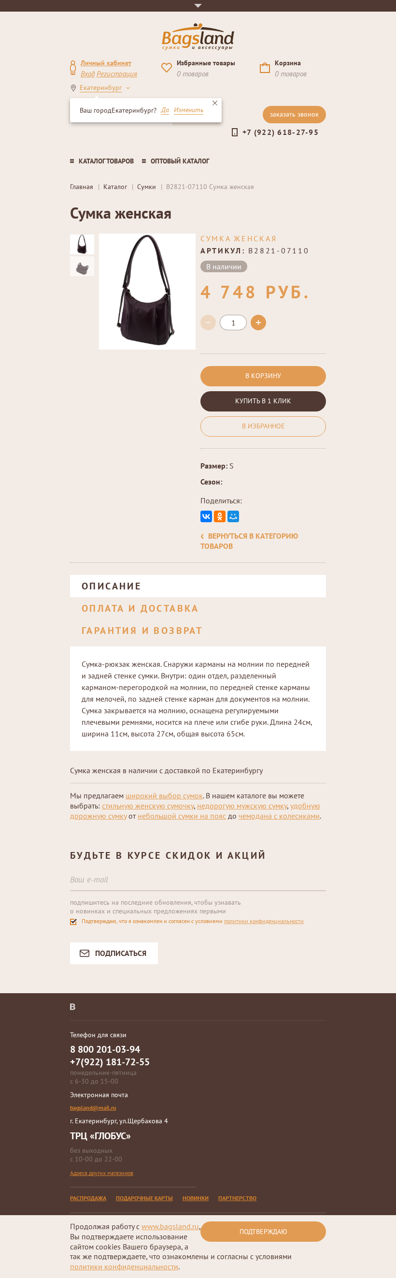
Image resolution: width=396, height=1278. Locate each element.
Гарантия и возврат (142, 630)
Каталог (115, 186)
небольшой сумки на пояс (182, 816)
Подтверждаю (263, 1231)
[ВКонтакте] (206, 516)
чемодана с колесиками (279, 816)
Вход (88, 73)
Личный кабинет (106, 63)
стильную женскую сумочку (148, 805)
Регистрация (117, 73)
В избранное (263, 426)
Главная (81, 186)
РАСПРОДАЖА (88, 1198)
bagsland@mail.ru (93, 1107)
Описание (111, 586)
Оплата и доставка (140, 608)
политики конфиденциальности (264, 921)
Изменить (188, 110)
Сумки (146, 186)
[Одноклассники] (220, 516)
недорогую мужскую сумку (242, 805)
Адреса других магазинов (101, 1172)
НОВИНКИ (196, 1198)
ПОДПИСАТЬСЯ (120, 953)
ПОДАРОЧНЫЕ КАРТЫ (144, 1198)
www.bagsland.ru (170, 1226)
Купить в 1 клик (263, 401)
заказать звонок (294, 114)
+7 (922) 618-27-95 (280, 132)
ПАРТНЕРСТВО (237, 1198)
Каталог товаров (106, 161)
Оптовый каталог (180, 161)
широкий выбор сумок (164, 795)
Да (165, 110)
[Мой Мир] (233, 516)
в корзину (263, 375)
